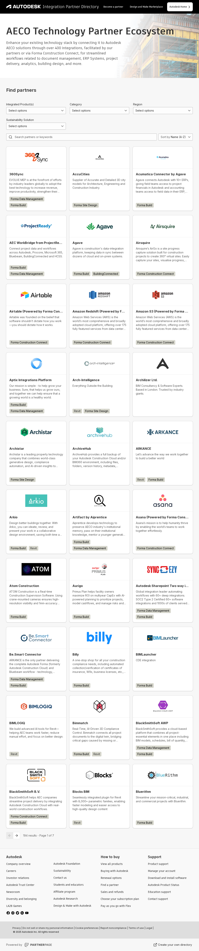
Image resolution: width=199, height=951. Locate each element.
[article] (36, 179)
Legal (149, 928)
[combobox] (36, 110)
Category (76, 104)
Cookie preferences (87, 928)
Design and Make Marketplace (146, 6)
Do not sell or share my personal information (48, 928)
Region (137, 104)
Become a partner (113, 6)
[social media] (17, 913)
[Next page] (16, 835)
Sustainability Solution (20, 119)
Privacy (16, 928)
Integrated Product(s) (20, 104)
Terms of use (136, 928)
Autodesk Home (178, 6)
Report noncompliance (113, 928)
